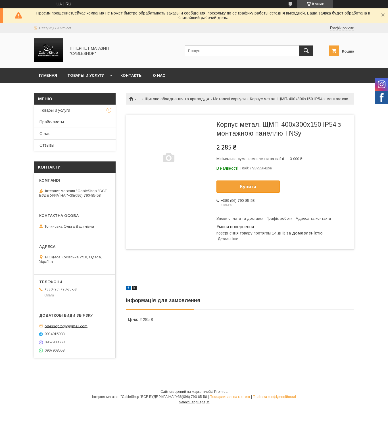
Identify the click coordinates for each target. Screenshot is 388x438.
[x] (134, 289)
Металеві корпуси (229, 99)
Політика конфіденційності (274, 397)
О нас (159, 75)
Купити (248, 186)
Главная (48, 75)
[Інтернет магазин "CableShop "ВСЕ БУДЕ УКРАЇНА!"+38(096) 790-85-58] (48, 61)
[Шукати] (306, 50)
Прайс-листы (51, 122)
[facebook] (128, 289)
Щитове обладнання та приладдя (177, 99)
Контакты (131, 75)
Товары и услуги (86, 75)
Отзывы (46, 145)
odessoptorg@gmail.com (66, 326)
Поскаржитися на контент (230, 397)
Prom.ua (221, 392)
